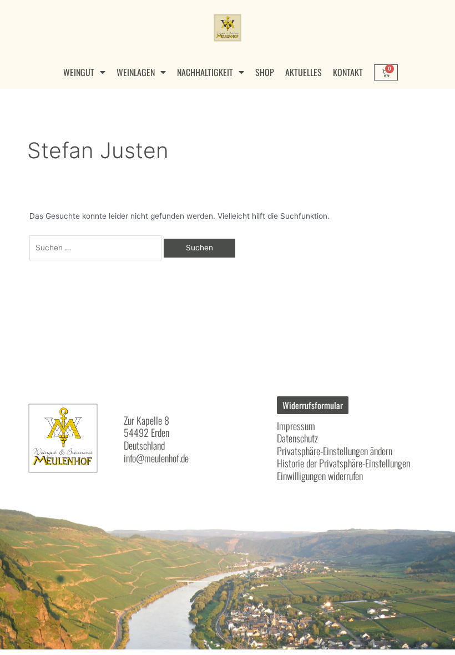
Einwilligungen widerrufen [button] (320, 475)
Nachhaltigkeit (205, 72)
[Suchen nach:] (96, 247)
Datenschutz (297, 438)
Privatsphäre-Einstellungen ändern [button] (334, 451)
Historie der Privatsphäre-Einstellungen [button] (343, 463)
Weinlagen (136, 72)
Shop (264, 72)
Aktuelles (303, 72)
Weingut (78, 72)
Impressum (296, 426)
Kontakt (348, 72)
